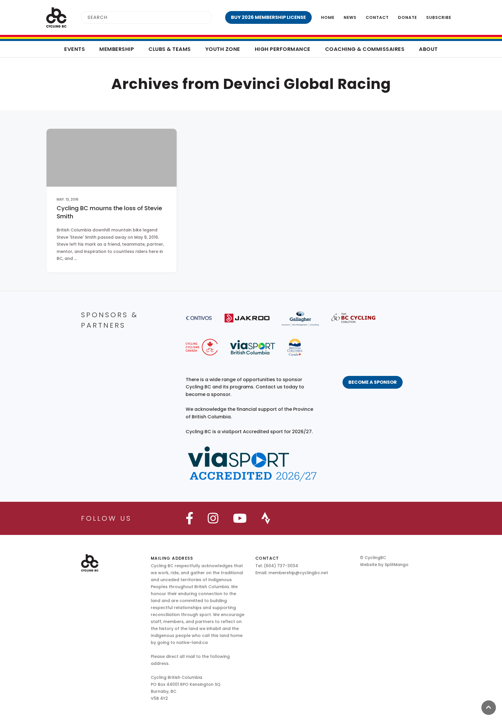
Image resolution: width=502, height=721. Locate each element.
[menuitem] (268, 17)
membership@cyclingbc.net (298, 573)
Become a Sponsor (372, 382)
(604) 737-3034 (281, 566)
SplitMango (396, 564)
